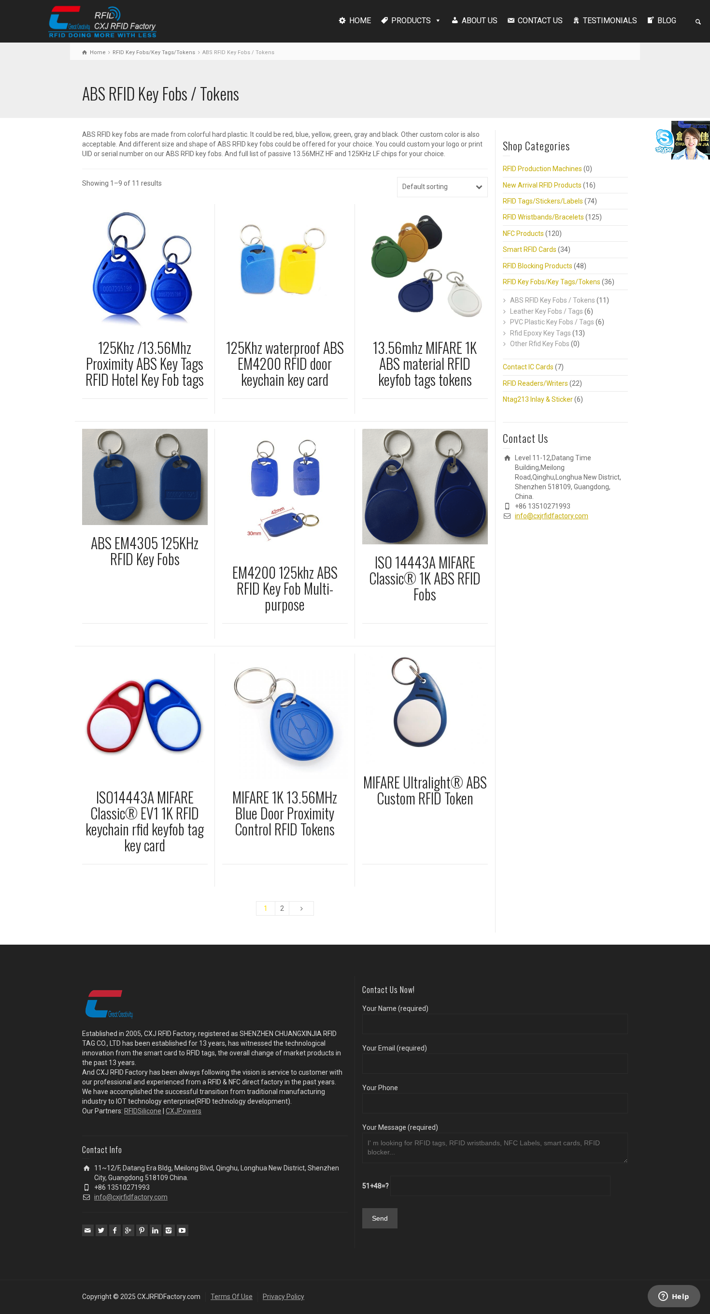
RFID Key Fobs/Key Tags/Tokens (154, 52)
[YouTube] (182, 1230)
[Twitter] (101, 1230)
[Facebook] (115, 1230)
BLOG (666, 20)
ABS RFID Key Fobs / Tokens (552, 300)
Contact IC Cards (528, 367)
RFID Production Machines (542, 169)
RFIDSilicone (142, 1111)
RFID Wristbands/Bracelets (543, 217)
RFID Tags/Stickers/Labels (543, 201)
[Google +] (128, 1230)
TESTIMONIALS (610, 20)
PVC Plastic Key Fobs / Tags (552, 322)
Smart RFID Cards (529, 249)
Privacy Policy (283, 1296)
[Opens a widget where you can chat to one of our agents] (673, 1297)
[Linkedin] (155, 1230)
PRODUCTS (411, 20)
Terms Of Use (232, 1296)
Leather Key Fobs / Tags (546, 311)
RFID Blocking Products (537, 266)
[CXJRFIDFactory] (102, 20)
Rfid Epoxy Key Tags (540, 333)
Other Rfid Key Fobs (539, 344)
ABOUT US (479, 20)
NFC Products (523, 233)
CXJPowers (183, 1111)
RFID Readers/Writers (535, 383)
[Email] (88, 1230)
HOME (360, 20)
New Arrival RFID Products (542, 185)
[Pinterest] (142, 1230)
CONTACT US (540, 20)
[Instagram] (169, 1230)
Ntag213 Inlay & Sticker (538, 399)
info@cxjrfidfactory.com (551, 516)
